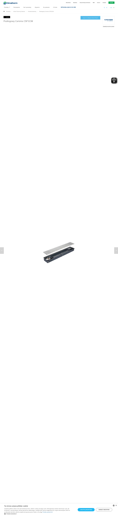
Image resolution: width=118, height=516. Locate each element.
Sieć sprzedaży (27, 7)
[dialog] (59, 509)
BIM (94, 2)
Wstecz (7, 17)
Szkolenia (75, 2)
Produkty (6, 7)
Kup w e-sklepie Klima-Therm (90, 18)
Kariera (98, 2)
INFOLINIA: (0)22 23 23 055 (68, 7)
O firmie (55, 7)
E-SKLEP (111, 2)
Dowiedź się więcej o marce (108, 26)
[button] (39, 514)
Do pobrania (46, 7)
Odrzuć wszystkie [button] (104, 509)
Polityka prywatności (48, 512)
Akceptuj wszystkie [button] (86, 509)
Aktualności (68, 2)
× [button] (116, 505)
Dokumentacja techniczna (85, 2)
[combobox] (114, 505)
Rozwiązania (17, 7)
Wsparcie (37, 7)
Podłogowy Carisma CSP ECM (46, 11)
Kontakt (104, 2)
